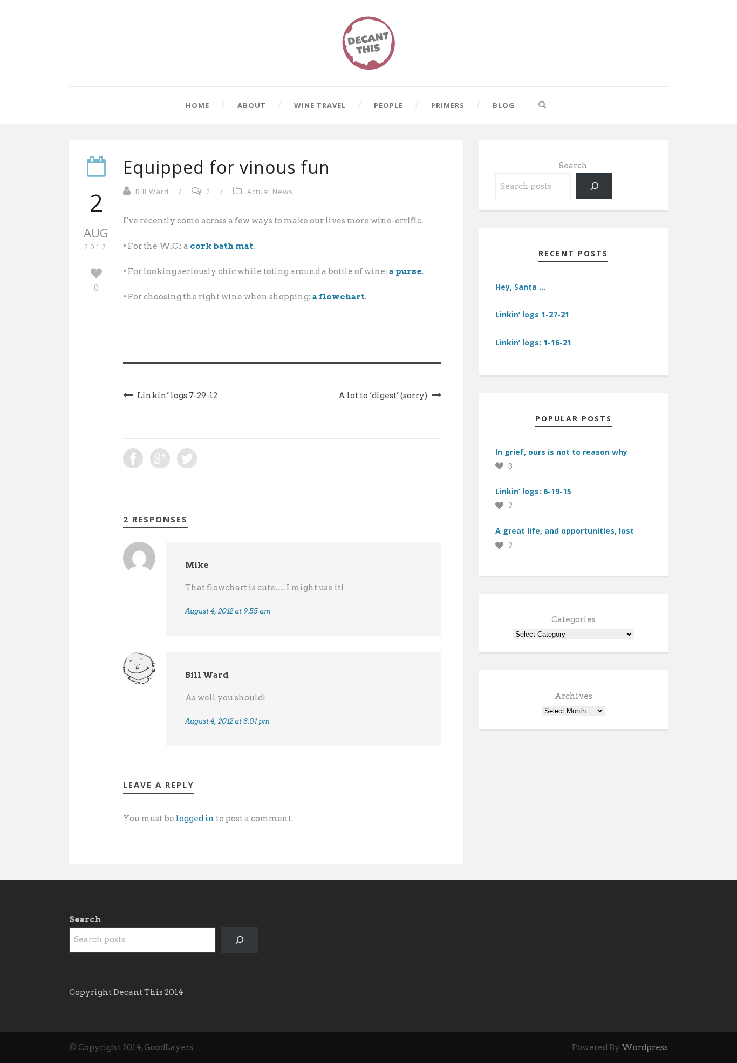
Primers (448, 105)
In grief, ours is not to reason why (561, 452)
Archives (573, 696)
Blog (504, 105)
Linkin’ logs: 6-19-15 (533, 491)
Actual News (270, 191)
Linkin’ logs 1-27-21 (532, 314)
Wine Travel (320, 105)
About (251, 105)
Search (573, 166)
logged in (195, 818)
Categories (573, 619)
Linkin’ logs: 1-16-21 (533, 342)
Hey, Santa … (520, 287)
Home (197, 105)
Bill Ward (152, 191)
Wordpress (645, 1047)
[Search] (594, 186)
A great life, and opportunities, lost (564, 531)
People (388, 105)
